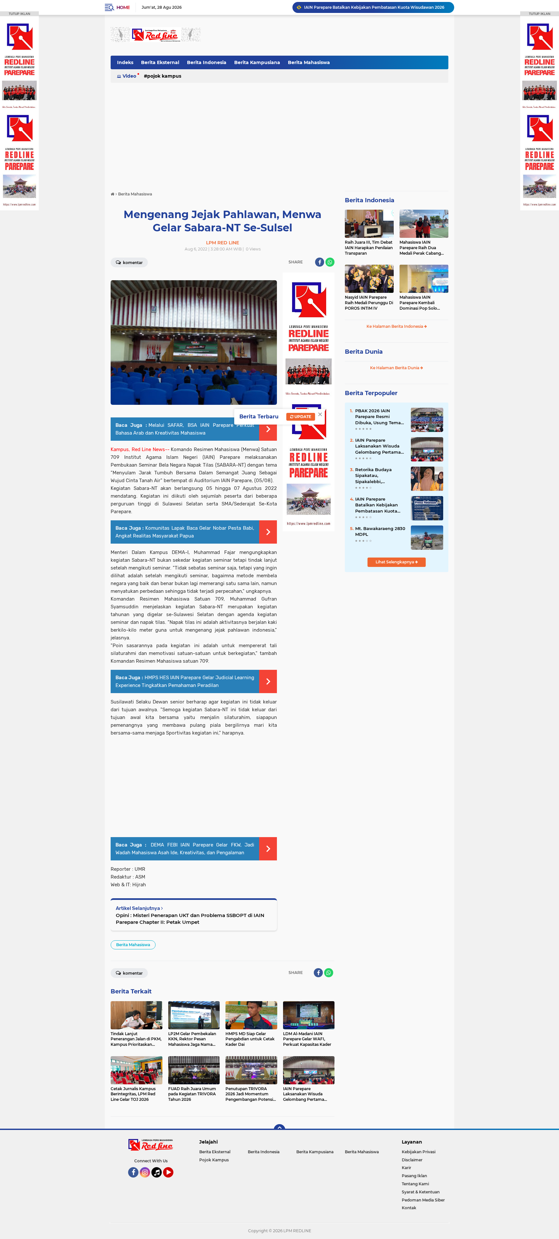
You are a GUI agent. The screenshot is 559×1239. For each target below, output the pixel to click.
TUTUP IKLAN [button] (19, 14)
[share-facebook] (319, 262)
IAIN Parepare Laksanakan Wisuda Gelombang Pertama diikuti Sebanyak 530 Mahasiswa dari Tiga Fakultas (378, 446)
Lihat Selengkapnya (395, 561)
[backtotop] (279, 1130)
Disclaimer (412, 1159)
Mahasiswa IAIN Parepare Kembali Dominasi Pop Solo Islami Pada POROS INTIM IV (419, 303)
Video (129, 76)
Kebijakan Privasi (418, 1151)
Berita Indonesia (206, 62)
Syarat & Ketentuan (421, 1191)
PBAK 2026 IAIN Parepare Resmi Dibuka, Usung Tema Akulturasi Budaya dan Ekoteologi (380, 417)
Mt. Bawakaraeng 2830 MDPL (380, 531)
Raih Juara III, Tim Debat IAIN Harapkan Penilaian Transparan (369, 248)
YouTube (172, 1180)
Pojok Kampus (164, 76)
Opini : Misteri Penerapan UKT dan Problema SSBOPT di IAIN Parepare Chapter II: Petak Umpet (190, 918)
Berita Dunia (364, 351)
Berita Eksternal (160, 62)
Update (302, 416)
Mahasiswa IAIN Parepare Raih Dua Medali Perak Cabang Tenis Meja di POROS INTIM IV (420, 248)
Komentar (132, 262)
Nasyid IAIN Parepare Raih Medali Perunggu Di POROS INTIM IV (369, 303)
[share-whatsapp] (329, 262)
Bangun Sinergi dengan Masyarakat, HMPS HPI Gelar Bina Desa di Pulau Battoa (376, 7)
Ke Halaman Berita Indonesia (395, 326)
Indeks (125, 62)
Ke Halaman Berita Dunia (395, 367)
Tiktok (158, 1180)
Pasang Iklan (414, 1175)
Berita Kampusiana (257, 62)
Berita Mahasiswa (309, 62)
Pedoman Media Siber (423, 1200)
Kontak (409, 1207)
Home (123, 7)
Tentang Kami (415, 1183)
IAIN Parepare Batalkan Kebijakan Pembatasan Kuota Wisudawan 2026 (376, 505)
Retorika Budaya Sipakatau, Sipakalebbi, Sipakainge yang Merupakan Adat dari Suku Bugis (378, 475)
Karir (406, 1167)
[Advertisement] (330, 35)
